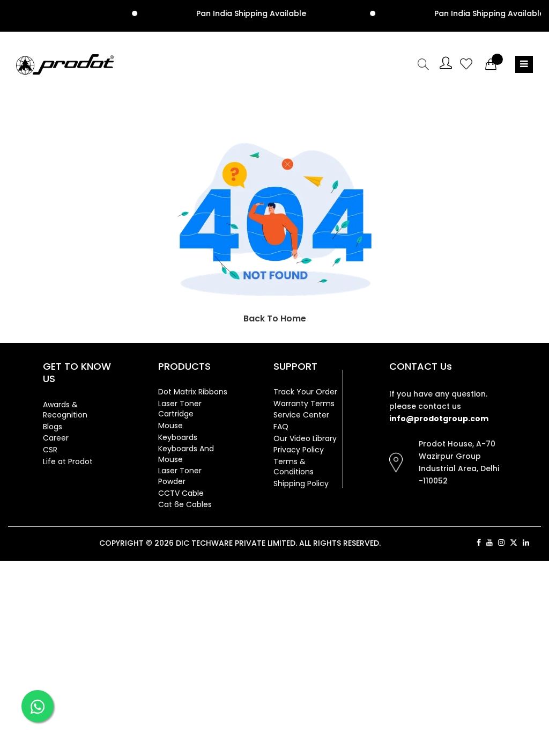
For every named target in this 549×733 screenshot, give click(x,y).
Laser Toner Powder (180, 476)
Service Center (301, 414)
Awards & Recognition (65, 410)
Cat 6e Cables (185, 504)
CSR (50, 449)
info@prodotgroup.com (438, 418)
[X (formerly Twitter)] (513, 542)
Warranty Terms (304, 403)
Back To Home (274, 318)
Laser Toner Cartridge (180, 409)
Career (56, 438)
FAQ (280, 426)
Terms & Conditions (293, 467)
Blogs (52, 426)
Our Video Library (305, 438)
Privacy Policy (298, 449)
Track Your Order (305, 391)
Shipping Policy (301, 483)
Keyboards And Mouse (186, 454)
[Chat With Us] (37, 706)
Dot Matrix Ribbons (192, 391)
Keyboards (177, 437)
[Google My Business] (538, 542)
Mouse (170, 425)
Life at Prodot (68, 461)
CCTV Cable (181, 493)
